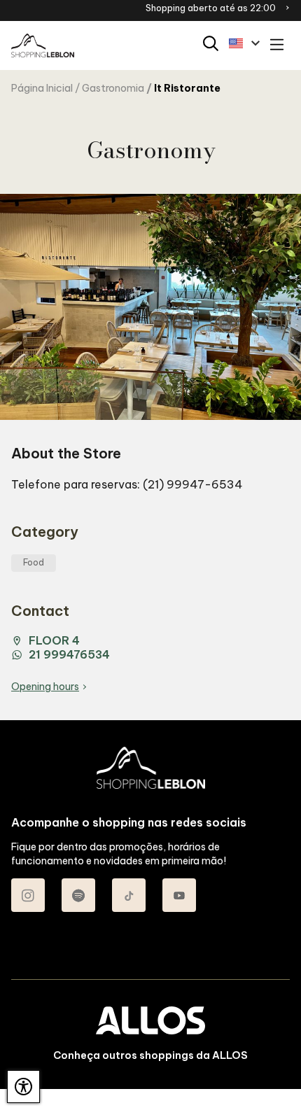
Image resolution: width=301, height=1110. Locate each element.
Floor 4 (54, 640)
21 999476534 (69, 654)
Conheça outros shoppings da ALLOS (150, 1055)
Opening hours (45, 686)
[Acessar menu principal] (277, 46)
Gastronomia (113, 88)
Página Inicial (42, 88)
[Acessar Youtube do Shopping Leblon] (179, 895)
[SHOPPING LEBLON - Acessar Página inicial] (42, 46)
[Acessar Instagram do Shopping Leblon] (28, 895)
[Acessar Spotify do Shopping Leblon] (78, 895)
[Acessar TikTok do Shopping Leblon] (129, 895)
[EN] (244, 43)
